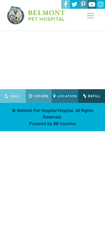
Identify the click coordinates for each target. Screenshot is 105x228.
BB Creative (64, 123)
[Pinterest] (83, 4)
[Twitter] (74, 4)
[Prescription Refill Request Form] (91, 96)
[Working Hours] (38, 96)
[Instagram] (100, 4)
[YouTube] (92, 4)
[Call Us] (13, 96)
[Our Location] (65, 96)
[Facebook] (65, 4)
